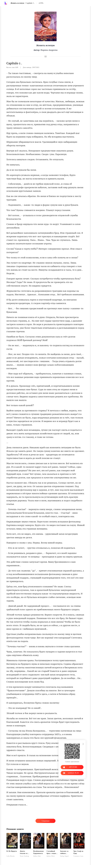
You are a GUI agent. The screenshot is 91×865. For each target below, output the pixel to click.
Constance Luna (78, 856)
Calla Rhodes (10, 856)
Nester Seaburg (24, 856)
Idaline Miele (51, 856)
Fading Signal (64, 856)
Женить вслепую (17, 3)
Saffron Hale (37, 856)
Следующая (45, 821)
